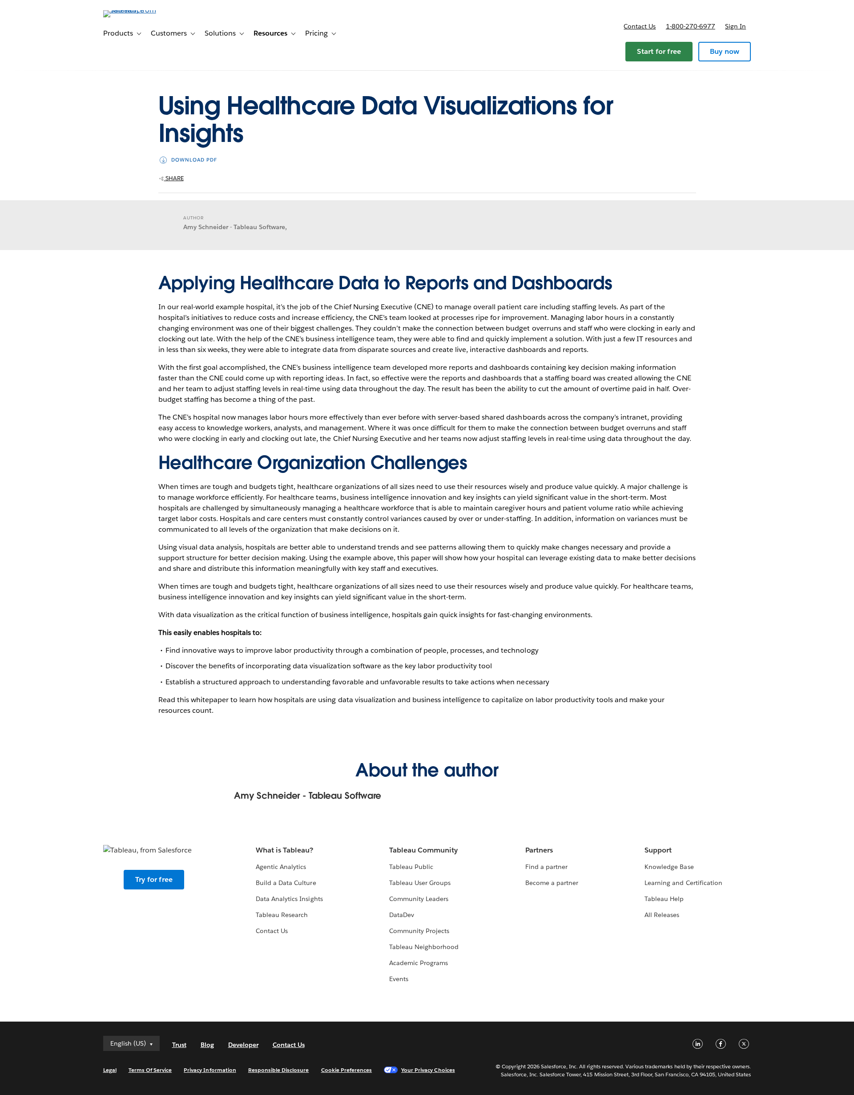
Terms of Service (150, 1070)
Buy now (724, 51)
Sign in (735, 26)
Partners (539, 850)
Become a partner (551, 883)
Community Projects (419, 931)
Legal (110, 1070)
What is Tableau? (284, 850)
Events (398, 979)
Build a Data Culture (286, 883)
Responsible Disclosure (278, 1070)
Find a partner (546, 867)
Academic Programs (418, 963)
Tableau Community (423, 850)
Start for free (659, 51)
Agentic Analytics (281, 867)
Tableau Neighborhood (424, 947)
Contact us (640, 26)
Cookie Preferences (346, 1070)
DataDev (401, 915)
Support (658, 850)
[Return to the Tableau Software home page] (141, 10)
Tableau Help (664, 899)
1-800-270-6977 (690, 26)
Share (174, 178)
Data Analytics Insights (289, 899)
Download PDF (194, 160)
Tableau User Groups (420, 883)
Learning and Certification (683, 883)
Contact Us (272, 931)
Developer (243, 1045)
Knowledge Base (669, 867)
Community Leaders (418, 899)
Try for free (154, 879)
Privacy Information (210, 1070)
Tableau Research (282, 915)
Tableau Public (411, 867)
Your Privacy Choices (428, 1070)
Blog (207, 1045)
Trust (179, 1045)
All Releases (662, 915)
